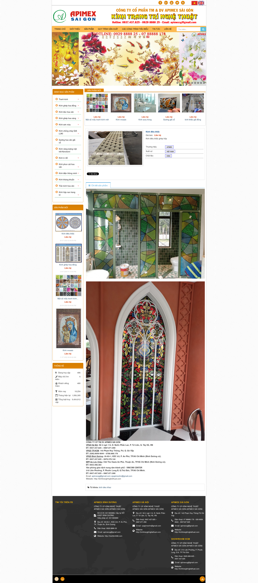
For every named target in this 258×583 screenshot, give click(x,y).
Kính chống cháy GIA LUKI (68, 132)
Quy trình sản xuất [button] (108, 29)
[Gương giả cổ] (121, 103)
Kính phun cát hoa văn (66, 165)
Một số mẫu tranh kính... (68, 298)
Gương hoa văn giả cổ (67, 141)
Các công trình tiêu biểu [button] (135, 29)
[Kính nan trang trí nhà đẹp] (193, 103)
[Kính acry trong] (97, 103)
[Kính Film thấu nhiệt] (169, 103)
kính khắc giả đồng (145, 119)
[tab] (98, 185)
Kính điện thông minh (68, 173)
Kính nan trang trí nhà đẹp (193, 119)
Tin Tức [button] (156, 29)
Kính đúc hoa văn (66, 112)
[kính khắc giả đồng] (145, 103)
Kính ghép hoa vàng (67, 118)
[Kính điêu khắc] (69, 222)
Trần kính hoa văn (66, 185)
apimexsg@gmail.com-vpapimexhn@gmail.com (112, 476)
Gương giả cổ (121, 119)
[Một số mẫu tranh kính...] (69, 285)
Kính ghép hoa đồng (67, 105)
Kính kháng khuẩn (66, 179)
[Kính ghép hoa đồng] (69, 252)
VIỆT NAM (170, 151)
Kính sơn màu (65, 124)
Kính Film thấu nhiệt (169, 119)
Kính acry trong (97, 119)
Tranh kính (63, 99)
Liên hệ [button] (167, 29)
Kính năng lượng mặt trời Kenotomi (68, 150)
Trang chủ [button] (60, 29)
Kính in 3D (63, 158)
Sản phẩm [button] (89, 29)
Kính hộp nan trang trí (67, 193)
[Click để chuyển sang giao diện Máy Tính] (62, 579)
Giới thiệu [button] (75, 29)
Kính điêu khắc (68, 233)
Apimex (169, 147)
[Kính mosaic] (69, 328)
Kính (168, 156)
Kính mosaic (68, 350)
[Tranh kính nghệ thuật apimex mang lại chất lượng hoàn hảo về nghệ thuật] (75, 16)
